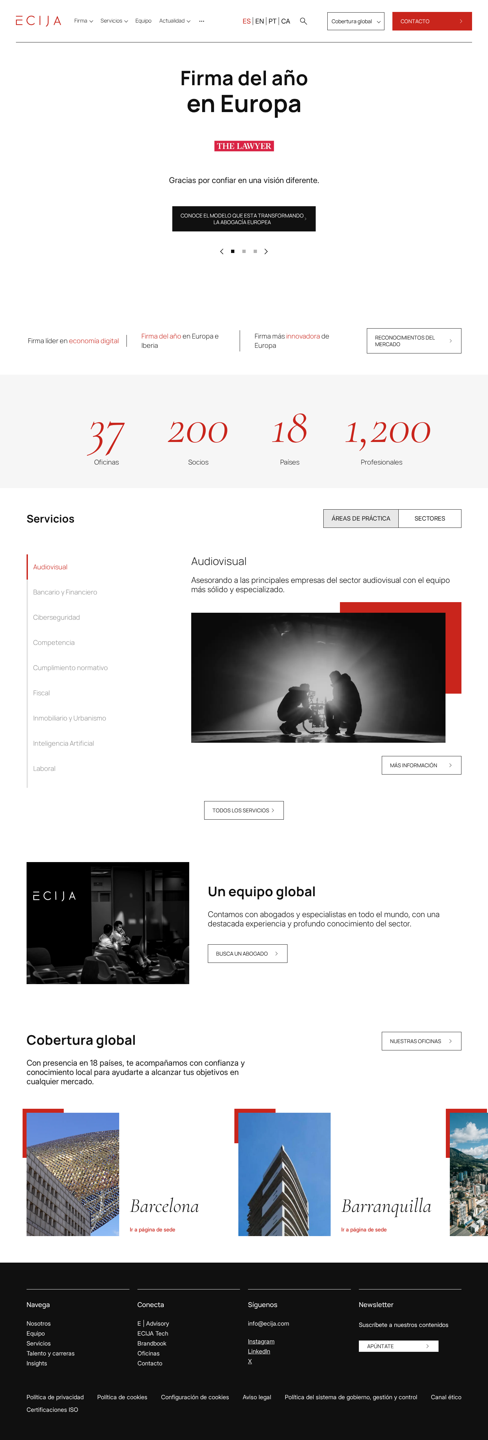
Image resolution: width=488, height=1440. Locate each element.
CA (285, 21)
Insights (37, 1363)
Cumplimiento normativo (70, 667)
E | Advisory (153, 1323)
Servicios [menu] (111, 20)
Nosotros (39, 1323)
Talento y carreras (51, 1353)
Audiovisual (50, 566)
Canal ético (446, 1397)
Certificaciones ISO (52, 1409)
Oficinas (148, 1353)
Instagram (261, 1341)
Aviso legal (257, 1397)
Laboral (44, 768)
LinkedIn (259, 1351)
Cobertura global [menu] (352, 21)
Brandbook (151, 1343)
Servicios (39, 1343)
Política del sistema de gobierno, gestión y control (351, 1397)
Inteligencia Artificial (63, 743)
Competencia (54, 642)
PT (273, 21)
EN (259, 21)
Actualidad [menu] (172, 20)
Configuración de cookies (195, 1397)
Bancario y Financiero (65, 592)
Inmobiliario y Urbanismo (69, 718)
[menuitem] (143, 20)
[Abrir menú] (203, 21)
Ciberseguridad (56, 617)
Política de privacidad (55, 1397)
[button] (303, 21)
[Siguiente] (266, 251)
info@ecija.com (268, 1323)
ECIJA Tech (152, 1333)
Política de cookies (122, 1397)
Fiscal (41, 692)
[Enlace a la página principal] (38, 21)
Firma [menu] (80, 20)
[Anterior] (221, 251)
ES (247, 21)
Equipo (36, 1333)
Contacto (149, 1363)
